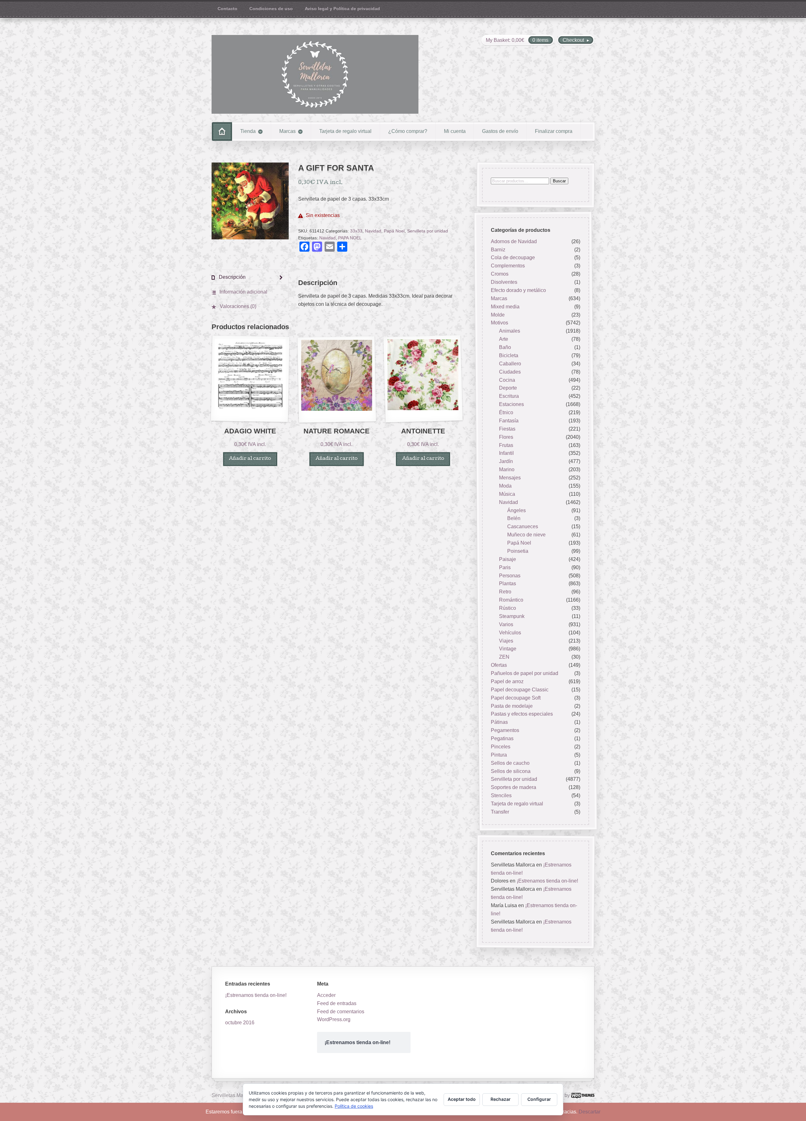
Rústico (507, 608)
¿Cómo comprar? (407, 131)
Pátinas (499, 722)
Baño (505, 347)
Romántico (511, 600)
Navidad (373, 231)
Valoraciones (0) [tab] (237, 306)
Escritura (509, 396)
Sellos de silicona (511, 771)
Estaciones (511, 404)
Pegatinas (502, 738)
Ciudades (510, 372)
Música (507, 494)
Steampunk (512, 616)
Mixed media (505, 306)
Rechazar (501, 1099)
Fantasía (509, 420)
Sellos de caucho (510, 763)
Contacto (227, 8)
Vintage (507, 649)
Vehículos (510, 632)
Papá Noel (394, 231)
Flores (506, 437)
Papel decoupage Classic (519, 689)
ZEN (504, 657)
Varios (506, 624)
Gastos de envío (500, 131)
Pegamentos (505, 730)
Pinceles (500, 746)
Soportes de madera (513, 787)
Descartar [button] (589, 1111)
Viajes (506, 640)
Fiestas (507, 429)
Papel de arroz (507, 681)
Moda (505, 486)
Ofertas (499, 665)
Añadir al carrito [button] (250, 458)
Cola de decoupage (513, 257)
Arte (503, 339)
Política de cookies (354, 1106)
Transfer (500, 812)
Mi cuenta (455, 131)
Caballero (510, 363)
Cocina (507, 380)
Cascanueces (522, 526)
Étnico (506, 412)
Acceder (326, 995)
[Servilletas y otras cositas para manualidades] (315, 74)
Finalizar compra (553, 131)
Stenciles (501, 795)
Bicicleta (508, 355)
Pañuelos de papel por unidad (524, 673)
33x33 (356, 231)
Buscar (559, 181)
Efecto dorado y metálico (518, 290)
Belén (513, 518)
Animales (509, 331)
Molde (498, 314)
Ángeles (516, 510)
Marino (506, 469)
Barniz (498, 249)
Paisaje (507, 559)
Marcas (287, 131)
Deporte (508, 388)
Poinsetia (517, 551)
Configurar (539, 1099)
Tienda (248, 131)
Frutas (506, 445)
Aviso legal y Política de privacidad (342, 8)
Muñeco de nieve (526, 534)
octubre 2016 (239, 1022)
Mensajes (510, 477)
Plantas (507, 583)
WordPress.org (333, 1019)
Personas (509, 575)
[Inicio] (222, 131)
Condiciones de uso (271, 8)
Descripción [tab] (232, 277)
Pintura (499, 755)
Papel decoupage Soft (516, 698)
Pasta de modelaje (512, 706)
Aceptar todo (462, 1099)
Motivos (499, 323)
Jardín (506, 461)
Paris (505, 567)
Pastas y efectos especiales (522, 714)
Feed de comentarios (340, 1011)
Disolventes (504, 282)
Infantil (506, 453)
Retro (505, 592)
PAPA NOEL (350, 238)
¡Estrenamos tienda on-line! (547, 881)
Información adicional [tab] (242, 292)
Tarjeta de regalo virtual (345, 131)
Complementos (508, 266)
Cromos (499, 274)
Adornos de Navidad (514, 241)
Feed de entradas (336, 1003)
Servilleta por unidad (427, 231)
